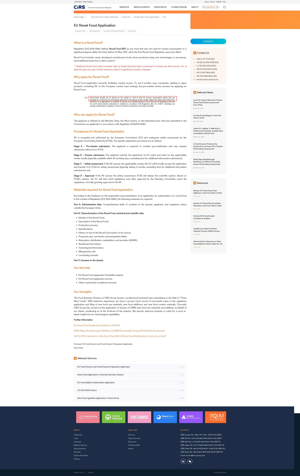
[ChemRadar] (139, 417)
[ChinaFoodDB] (88, 417)
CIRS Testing (87, 2)
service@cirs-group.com (207, 79)
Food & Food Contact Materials (104, 17)
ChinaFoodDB (179, 7)
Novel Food (132, 31)
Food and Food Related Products (114, 31)
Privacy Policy (79, 472)
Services (124, 7)
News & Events (142, 7)
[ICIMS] (165, 417)
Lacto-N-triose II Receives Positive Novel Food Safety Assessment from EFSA (207, 102)
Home (206, 2)
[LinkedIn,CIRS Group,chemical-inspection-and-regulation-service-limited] (183, 461)
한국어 (212, 2)
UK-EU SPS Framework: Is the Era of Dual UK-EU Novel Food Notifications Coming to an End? (120, 336)
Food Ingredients (94, 31)
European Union (80, 31)
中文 (224, 2)
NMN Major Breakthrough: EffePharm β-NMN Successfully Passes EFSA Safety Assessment (119, 330)
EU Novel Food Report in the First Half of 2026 (207, 116)
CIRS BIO (78, 2)
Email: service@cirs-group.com (192, 455)
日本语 (218, 2)
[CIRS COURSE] (113, 417)
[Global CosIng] (217, 417)
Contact (208, 41)
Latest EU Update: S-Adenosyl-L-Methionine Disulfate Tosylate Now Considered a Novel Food (208, 130)
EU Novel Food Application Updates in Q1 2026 (97, 325)
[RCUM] (191, 417)
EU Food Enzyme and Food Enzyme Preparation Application (107, 344)
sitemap (90, 472)
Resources (160, 7)
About (195, 7)
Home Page (79, 17)
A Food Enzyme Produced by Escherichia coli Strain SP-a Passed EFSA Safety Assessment (207, 146)
